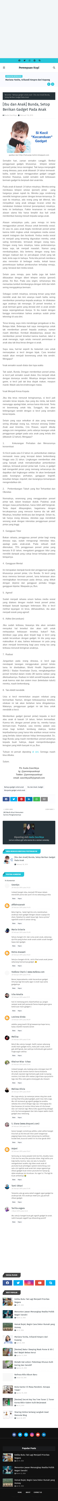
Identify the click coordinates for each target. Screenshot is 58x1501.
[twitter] (24, 60)
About (28, 1492)
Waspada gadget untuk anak (14, 790)
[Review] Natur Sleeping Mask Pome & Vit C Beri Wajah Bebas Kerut (34, 1351)
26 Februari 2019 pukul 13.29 (21, 1126)
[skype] (39, 60)
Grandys (15, 884)
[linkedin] (44, 1435)
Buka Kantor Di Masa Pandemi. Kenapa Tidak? (32, 1388)
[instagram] (29, 60)
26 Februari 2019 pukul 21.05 (21, 1188)
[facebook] (19, 60)
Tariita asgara (18, 1208)
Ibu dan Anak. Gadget (35, 787)
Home (20, 1492)
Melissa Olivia (18, 1089)
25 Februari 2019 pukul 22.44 (21, 1064)
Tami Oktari (17, 1185)
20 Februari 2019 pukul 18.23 (21, 955)
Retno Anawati (18, 952)
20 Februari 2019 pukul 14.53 (21, 907)
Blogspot (44, 1497)
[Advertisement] (29, 29)
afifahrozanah (18, 904)
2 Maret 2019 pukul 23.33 (20, 1211)
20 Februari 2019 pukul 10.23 (21, 887)
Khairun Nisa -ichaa (21, 1061)
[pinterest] (34, 60)
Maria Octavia (18, 929)
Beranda (8, 95)
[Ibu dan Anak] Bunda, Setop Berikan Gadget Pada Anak (34, 859)
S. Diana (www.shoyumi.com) (25, 1123)
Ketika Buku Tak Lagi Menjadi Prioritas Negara (31, 1300)
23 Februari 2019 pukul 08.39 (21, 1020)
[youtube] (40, 1283)
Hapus (20, 898)
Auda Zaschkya (11, 115)
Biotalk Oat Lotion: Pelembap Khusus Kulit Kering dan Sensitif (33, 1363)
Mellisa (14, 1036)
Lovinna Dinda (18, 1017)
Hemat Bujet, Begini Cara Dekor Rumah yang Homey (34, 1326)
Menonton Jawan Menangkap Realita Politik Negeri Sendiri (34, 1313)
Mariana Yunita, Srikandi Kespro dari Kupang (27, 79)
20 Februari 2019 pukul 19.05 (21, 975)
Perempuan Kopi (29, 67)
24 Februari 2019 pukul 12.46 (21, 1039)
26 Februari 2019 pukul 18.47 (21, 1151)
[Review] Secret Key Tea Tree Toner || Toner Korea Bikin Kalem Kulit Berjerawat (34, 1401)
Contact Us (38, 1492)
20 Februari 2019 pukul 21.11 (21, 997)
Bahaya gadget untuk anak (22, 95)
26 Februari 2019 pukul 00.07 (21, 1092)
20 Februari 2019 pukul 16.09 (21, 932)
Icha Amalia (17, 994)
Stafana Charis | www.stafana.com (28, 972)
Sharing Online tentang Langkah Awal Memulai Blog (31, 1413)
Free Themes (27, 1497)
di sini (35, 752)
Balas (14, 898)
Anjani (14, 1148)
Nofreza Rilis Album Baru (25, 1374)
